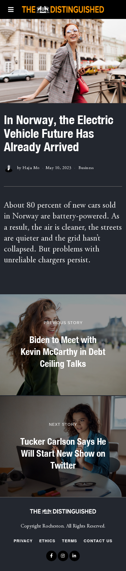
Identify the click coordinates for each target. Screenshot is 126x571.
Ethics (47, 540)
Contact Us (98, 540)
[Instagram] (63, 556)
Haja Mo (31, 168)
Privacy (23, 540)
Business (85, 168)
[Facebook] (51, 556)
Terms (69, 540)
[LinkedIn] (74, 556)
